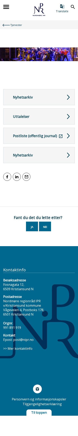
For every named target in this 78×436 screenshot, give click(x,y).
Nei (45, 227)
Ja (32, 227)
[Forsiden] (39, 15)
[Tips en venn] (26, 177)
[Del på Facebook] (7, 177)
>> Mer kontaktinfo (17, 348)
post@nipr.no (23, 339)
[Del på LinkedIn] (17, 177)
